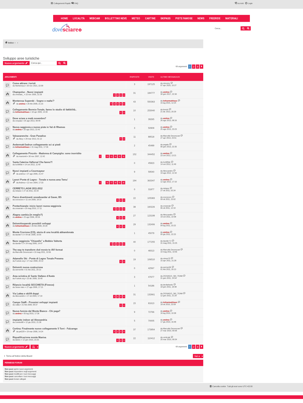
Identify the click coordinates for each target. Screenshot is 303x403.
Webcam (94, 18)
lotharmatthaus (170, 101)
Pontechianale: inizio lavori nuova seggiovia (37, 206)
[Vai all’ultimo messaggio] (171, 83)
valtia (17, 305)
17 (111, 183)
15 (119, 156)
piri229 (22, 331)
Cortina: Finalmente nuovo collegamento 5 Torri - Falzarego (45, 328)
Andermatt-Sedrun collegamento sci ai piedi (36, 144)
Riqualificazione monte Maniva (29, 337)
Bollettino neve (116, 18)
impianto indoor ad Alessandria (30, 320)
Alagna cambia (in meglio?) (28, 214)
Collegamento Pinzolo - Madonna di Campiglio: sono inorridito (47, 153)
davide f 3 (19, 235)
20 (123, 183)
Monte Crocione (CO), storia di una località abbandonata (43, 232)
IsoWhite (19, 164)
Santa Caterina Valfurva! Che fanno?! (32, 162)
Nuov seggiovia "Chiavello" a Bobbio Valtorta (37, 241)
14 (115, 156)
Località (79, 18)
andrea (166, 92)
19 (119, 183)
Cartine (150, 18)
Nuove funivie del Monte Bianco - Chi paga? (36, 311)
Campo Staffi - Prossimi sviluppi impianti (35, 302)
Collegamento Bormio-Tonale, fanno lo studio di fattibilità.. (45, 109)
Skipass (165, 18)
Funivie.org (20, 261)
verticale (166, 337)
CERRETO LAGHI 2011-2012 (27, 188)
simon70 (166, 258)
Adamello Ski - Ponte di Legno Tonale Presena (38, 258)
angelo (166, 145)
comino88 (19, 322)
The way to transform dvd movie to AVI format (38, 249)
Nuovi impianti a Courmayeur (29, 171)
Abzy (21, 139)
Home (64, 18)
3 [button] (197, 66)
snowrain (19, 208)
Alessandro (168, 171)
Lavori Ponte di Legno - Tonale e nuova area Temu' (40, 179)
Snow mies (20, 287)
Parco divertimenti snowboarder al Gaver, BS (37, 197)
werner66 (19, 270)
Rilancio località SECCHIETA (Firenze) (33, 285)
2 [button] (193, 66)
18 (115, 183)
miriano (18, 191)
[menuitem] (74, 3)
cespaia (18, 121)
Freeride (214, 18)
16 (123, 156)
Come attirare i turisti (24, 83)
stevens (166, 83)
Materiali (231, 18)
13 (111, 156)
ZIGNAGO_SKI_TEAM (173, 276)
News (200, 18)
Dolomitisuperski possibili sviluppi (32, 223)
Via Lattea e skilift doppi (26, 293)
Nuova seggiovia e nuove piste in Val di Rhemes (39, 127)
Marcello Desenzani (171, 136)
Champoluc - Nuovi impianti (28, 92)
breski (165, 109)
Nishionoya (20, 86)
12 (107, 156)
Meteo (136, 18)
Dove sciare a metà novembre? (29, 118)
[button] (201, 66)
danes (18, 340)
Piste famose (184, 18)
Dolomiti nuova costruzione (28, 267)
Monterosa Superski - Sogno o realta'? (33, 101)
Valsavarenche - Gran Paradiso (29, 136)
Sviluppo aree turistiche (21, 58)
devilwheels (168, 285)
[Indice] (67, 28)
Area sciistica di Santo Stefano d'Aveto (34, 276)
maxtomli (22, 156)
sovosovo (19, 200)
